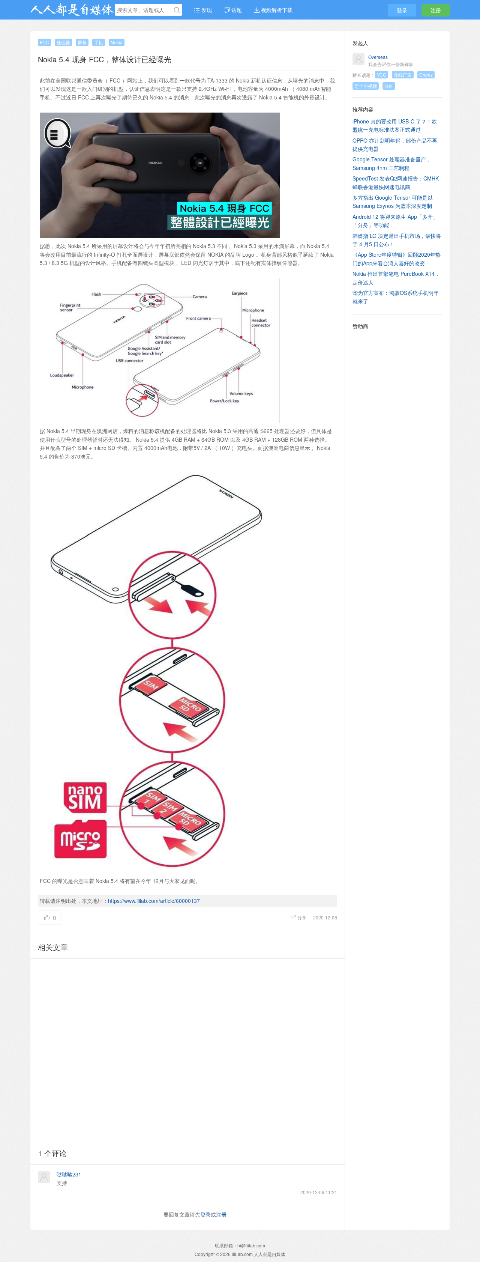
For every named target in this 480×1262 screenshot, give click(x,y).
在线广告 (403, 74)
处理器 (63, 42)
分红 (388, 86)
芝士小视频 (365, 86)
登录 (402, 10)
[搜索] (177, 10)
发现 (206, 10)
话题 (236, 10)
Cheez (426, 74)
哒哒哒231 (69, 1174)
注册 (435, 10)
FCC (44, 42)
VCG (381, 74)
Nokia (117, 42)
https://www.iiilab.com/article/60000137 (154, 900)
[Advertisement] (187, 1052)
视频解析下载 (276, 10)
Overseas (378, 57)
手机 (98, 42)
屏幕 (82, 42)
